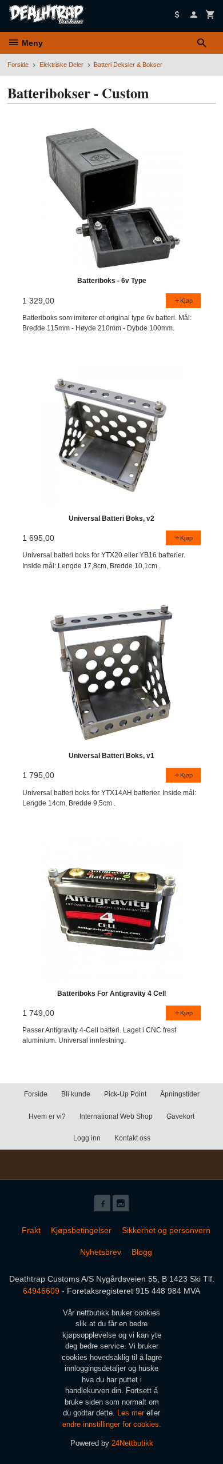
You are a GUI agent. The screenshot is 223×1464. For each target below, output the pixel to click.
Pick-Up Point (125, 1094)
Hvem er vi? (47, 1116)
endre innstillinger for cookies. (111, 1424)
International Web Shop (116, 1116)
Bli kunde (75, 1094)
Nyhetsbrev (100, 1251)
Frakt (31, 1230)
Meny (31, 42)
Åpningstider (180, 1094)
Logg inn (87, 1138)
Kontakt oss (132, 1138)
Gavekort (180, 1116)
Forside (18, 64)
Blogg (142, 1251)
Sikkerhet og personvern (166, 1230)
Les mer (131, 1413)
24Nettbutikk (132, 1443)
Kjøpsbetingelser (81, 1230)
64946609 (41, 1290)
